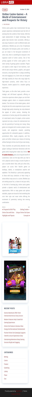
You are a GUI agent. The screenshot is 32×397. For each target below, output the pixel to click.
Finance (6, 364)
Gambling (6, 368)
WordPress (19, 391)
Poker (5, 375)
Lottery (6, 371)
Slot (5, 378)
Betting (6, 357)
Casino (5, 10)
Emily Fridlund (7, 24)
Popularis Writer (16, 394)
